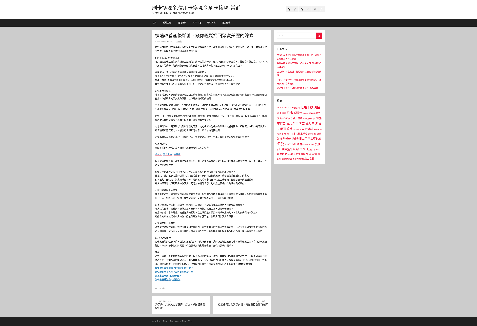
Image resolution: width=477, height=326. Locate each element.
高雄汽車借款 (298, 154)
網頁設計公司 (300, 149)
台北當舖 (311, 123)
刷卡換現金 (294, 113)
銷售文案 (311, 150)
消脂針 (292, 144)
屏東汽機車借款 (299, 133)
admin (179, 41)
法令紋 (287, 145)
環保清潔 (211, 22)
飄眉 (289, 154)
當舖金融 (310, 145)
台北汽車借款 (295, 123)
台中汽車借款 (286, 118)
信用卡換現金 (310, 107)
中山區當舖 (296, 108)
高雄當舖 (311, 154)
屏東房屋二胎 (318, 129)
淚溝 (299, 144)
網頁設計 (287, 149)
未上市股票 (314, 138)
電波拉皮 (282, 154)
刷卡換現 (281, 113)
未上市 (303, 138)
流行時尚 (196, 22)
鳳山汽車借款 (298, 159)
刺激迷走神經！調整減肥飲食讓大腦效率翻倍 (298, 88)
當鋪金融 (167, 22)
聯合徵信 (226, 22)
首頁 (154, 22)
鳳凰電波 (288, 159)
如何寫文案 (297, 129)
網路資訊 (182, 22)
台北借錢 (297, 118)
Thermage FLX (284, 107)
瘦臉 (317, 144)
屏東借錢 (307, 129)
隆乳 (317, 150)
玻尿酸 (304, 145)
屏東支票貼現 (283, 134)
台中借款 (305, 113)
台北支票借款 (308, 119)
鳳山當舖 (309, 158)
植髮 (280, 144)
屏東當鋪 (286, 138)
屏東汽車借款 (312, 134)
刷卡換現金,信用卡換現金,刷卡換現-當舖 (196, 8)
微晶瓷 (295, 138)
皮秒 (279, 149)
